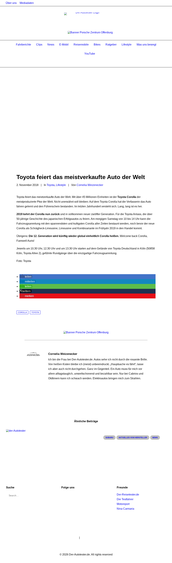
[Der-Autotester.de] (86, 19)
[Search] (15, 62)
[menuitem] (11, 3)
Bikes (97, 44)
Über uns (11, 3)
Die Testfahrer (125, 499)
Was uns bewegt (146, 44)
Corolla (22, 312)
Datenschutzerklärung (93, 537)
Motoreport (123, 504)
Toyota (51, 185)
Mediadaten (27, 3)
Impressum (71, 537)
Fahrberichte (23, 44)
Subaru (109, 438)
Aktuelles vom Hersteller (133, 438)
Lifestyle (127, 44)
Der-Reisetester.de (128, 494)
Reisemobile (81, 44)
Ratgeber (111, 44)
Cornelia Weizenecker (90, 185)
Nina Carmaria (125, 508)
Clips (39, 44)
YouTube (89, 53)
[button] (25, 276)
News (50, 44)
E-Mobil (64, 44)
